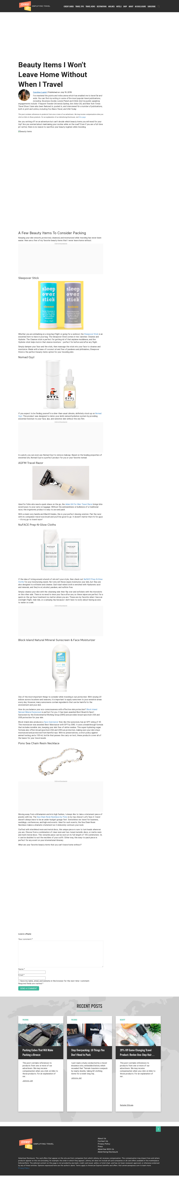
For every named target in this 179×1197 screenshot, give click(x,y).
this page (82, 117)
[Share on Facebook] (2, 590)
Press (100, 1147)
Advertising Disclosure (108, 1152)
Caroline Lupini (40, 92)
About (131, 6)
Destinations (102, 6)
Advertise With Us (106, 1149)
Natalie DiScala (126, 1105)
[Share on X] (2, 596)
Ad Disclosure (140, 6)
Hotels (119, 6)
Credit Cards (69, 6)
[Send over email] (2, 607)
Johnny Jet (28, 1081)
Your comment (25, 939)
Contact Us (103, 1141)
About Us (102, 1139)
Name (21, 969)
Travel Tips (79, 6)
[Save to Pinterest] (2, 601)
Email (21, 975)
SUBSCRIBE (151, 6)
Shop (125, 6)
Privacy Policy (104, 1144)
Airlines (111, 6)
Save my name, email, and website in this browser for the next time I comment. (55, 981)
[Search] (159, 6)
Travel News (90, 6)
